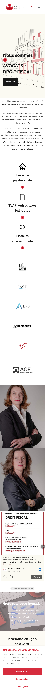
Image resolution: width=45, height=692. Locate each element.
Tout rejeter (22, 687)
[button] (39, 7)
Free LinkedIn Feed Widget (23, 588)
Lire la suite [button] (8, 564)
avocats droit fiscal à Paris (13, 116)
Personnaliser (22, 679)
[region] (22, 669)
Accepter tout (22, 671)
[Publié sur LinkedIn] (40, 569)
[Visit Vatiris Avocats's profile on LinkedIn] (5, 570)
